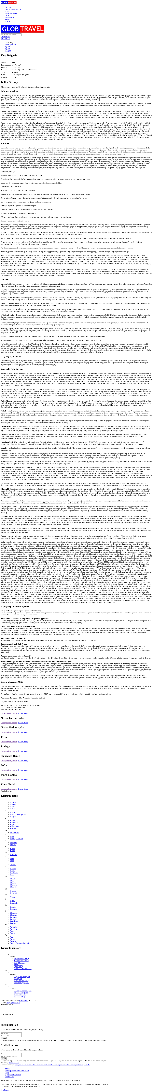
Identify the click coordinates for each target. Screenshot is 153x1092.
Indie (12, 859)
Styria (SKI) (18, 965)
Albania (13, 802)
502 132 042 (5, 37)
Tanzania (13, 929)
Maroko (13, 883)
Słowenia (13, 915)
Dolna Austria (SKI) (21, 959)
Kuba (12, 875)
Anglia (12, 806)
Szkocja (13, 919)
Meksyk (13, 887)
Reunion (13, 907)
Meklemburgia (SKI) (21, 983)
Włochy (13, 941)
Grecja (12, 849)
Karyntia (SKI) (19, 963)
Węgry (12, 939)
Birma (12, 812)
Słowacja (13, 913)
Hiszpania (13, 855)
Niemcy (13, 891)
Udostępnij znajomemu (9, 713)
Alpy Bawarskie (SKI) (22, 977)
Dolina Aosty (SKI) (21, 993)
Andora (13, 804)
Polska (12, 901)
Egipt (12, 837)
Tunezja (13, 931)
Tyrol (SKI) (18, 967)
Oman (12, 897)
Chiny (12, 821)
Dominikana (14, 833)
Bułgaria (8, 51)
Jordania (13, 865)
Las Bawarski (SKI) (21, 981)
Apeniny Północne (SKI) (23, 991)
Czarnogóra (14, 827)
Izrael (12, 861)
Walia (12, 937)
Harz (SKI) (18, 979)
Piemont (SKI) (19, 997)
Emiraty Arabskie (16, 839)
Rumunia (13, 909)
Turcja (12, 933)
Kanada (13, 869)
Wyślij (4, 1038)
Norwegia (13, 893)
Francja (13, 845)
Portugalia (13, 903)
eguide (7, 47)
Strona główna (10, 45)
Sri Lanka (13, 917)
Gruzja (12, 851)
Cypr (12, 825)
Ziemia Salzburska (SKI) (23, 969)
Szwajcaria (14, 921)
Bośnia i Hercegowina (18, 814)
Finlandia (13, 843)
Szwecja (13, 923)
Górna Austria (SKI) (21, 961)
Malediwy (13, 879)
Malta (12, 881)
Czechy (13, 829)
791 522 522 (5, 39)
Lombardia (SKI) (20, 995)
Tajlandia (13, 927)
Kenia (12, 871)
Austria (12, 808)
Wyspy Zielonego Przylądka (20, 943)
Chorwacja (14, 823)
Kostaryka (14, 873)
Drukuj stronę (23, 713)
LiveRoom (5, 1090)
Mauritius (13, 885)
